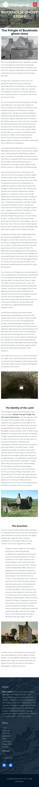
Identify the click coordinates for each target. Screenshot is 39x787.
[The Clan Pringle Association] (15, 4)
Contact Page (7, 758)
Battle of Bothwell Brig (12, 431)
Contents (5, 730)
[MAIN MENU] (35, 4)
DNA (4, 738)
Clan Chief (6, 733)
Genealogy (6, 741)
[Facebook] (4, 765)
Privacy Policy (7, 744)
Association (6, 736)
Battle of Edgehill (7, 425)
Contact (5, 747)
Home (4, 728)
